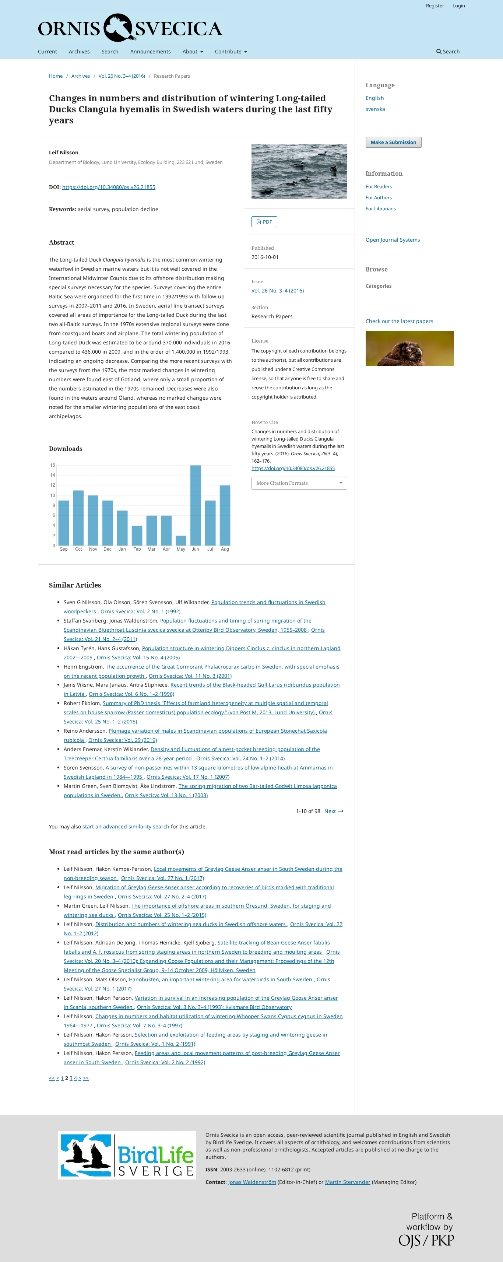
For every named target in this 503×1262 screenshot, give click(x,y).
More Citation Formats (282, 483)
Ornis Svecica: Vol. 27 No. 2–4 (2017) (162, 896)
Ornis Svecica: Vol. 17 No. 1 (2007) (188, 776)
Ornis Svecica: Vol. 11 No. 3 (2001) (190, 675)
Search (110, 51)
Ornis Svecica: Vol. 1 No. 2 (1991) (155, 1043)
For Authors (379, 197)
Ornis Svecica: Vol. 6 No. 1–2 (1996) (131, 693)
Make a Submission (393, 142)
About (191, 51)
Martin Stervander (347, 1181)
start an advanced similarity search (125, 826)
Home (56, 76)
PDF (267, 221)
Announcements (150, 51)
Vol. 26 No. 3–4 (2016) (122, 76)
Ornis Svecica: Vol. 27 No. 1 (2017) (162, 877)
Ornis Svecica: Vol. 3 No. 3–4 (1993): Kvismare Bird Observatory (214, 1006)
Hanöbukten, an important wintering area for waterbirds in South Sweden (221, 979)
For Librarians (381, 208)
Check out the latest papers (399, 321)
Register (435, 5)
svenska (375, 108)
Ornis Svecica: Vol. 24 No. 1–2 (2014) (240, 758)
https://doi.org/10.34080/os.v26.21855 (108, 186)
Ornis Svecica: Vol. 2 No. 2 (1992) (165, 1062)
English (375, 97)
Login (459, 5)
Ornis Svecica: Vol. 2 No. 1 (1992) (140, 611)
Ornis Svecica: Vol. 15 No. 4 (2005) (138, 657)
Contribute (229, 51)
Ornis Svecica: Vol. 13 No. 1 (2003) (166, 795)
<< (52, 1078)
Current (47, 51)
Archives (79, 51)
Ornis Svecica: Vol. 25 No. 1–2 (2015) (162, 914)
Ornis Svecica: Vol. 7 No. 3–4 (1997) (139, 1025)
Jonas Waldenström (252, 1181)
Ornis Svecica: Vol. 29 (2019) (122, 739)
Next (330, 810)
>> (86, 1078)
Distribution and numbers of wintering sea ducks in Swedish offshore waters (191, 924)
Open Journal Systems (393, 239)
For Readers (379, 186)
